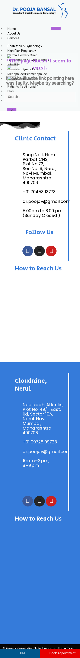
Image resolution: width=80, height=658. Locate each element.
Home (11, 29)
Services (13, 38)
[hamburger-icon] (56, 28)
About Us (13, 33)
